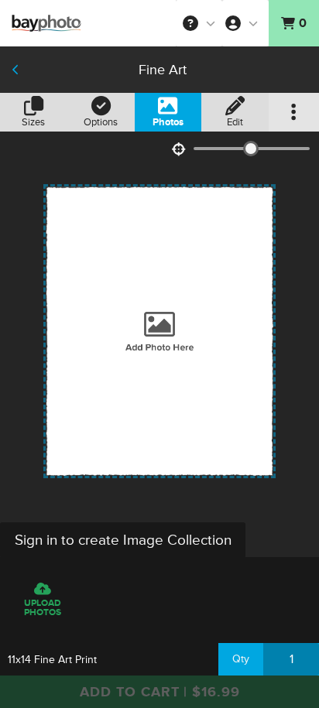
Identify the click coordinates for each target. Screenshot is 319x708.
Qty (240, 658)
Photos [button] (168, 122)
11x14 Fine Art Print (52, 659)
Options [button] (101, 122)
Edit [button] (235, 122)
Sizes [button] (33, 122)
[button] (199, 23)
